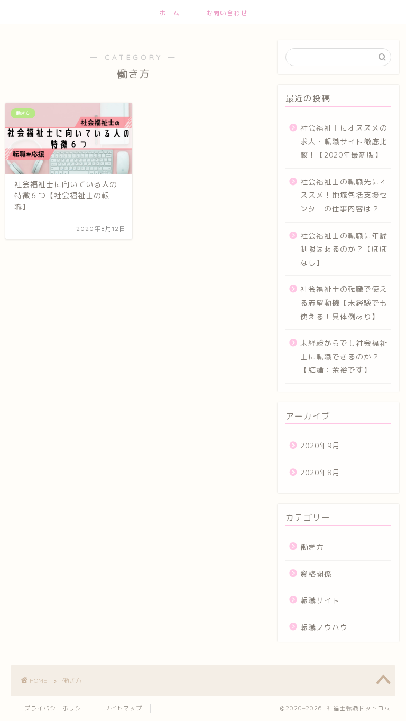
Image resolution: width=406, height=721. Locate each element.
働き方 (312, 547)
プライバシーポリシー (56, 708)
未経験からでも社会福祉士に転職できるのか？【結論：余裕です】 (343, 356)
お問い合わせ (226, 13)
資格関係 (316, 574)
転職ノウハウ (324, 627)
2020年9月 (320, 445)
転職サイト (320, 600)
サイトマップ (123, 708)
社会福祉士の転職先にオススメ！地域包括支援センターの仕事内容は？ (343, 195)
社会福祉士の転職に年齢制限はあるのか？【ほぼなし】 (343, 248)
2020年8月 (320, 472)
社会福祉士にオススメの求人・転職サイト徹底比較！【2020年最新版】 (343, 141)
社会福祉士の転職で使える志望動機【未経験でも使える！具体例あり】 (343, 302)
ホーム (169, 13)
